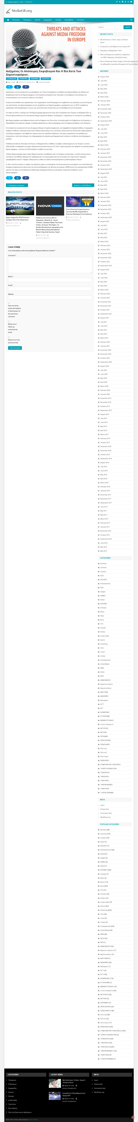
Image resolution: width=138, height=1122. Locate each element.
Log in (102, 805)
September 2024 (106, 169)
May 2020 (103, 378)
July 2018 (103, 466)
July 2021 (103, 322)
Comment (12, 255)
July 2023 (103, 225)
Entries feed (104, 809)
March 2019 (104, 434)
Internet (37, 20)
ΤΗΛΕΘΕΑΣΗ (104, 776)
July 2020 (103, 370)
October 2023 (105, 213)
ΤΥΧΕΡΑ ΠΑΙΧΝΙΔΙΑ (106, 793)
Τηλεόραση (16, 20)
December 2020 (105, 350)
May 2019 (103, 426)
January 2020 (105, 394)
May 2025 (103, 137)
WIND (102, 668)
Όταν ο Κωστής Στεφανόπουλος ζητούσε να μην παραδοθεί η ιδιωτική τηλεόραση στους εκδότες (79, 211)
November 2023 (105, 209)
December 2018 (105, 446)
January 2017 (105, 527)
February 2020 (105, 390)
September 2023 (106, 217)
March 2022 (104, 290)
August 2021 (104, 318)
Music (102, 612)
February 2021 (105, 342)
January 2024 (105, 201)
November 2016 (105, 531)
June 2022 (104, 278)
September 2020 (106, 362)
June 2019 (104, 422)
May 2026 (103, 89)
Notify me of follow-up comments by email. (12, 328)
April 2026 (103, 93)
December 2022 (105, 253)
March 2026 (104, 97)
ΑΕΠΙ (102, 676)
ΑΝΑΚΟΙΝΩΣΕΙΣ (105, 680)
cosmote (103, 567)
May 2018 (103, 475)
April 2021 (103, 334)
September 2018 (106, 458)
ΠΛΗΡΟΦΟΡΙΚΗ (105, 740)
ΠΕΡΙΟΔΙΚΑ (104, 736)
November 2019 (105, 402)
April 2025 (103, 141)
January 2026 (105, 105)
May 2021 (103, 330)
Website (11, 294)
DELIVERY (103, 580)
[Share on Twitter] (9, 87)
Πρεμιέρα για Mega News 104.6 (111, 50)
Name (10, 276)
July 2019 (103, 418)
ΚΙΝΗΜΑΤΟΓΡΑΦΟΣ (107, 720)
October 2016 (105, 535)
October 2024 (105, 165)
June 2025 (104, 133)
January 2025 (105, 153)
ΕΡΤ (101, 708)
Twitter (102, 656)
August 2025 (104, 125)
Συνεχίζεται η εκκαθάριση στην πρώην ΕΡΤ (115, 46)
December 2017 (105, 495)
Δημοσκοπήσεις (106, 688)
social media (69, 20)
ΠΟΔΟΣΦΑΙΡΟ (105, 744)
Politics (102, 632)
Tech (102, 648)
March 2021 (104, 338)
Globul (102, 600)
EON (101, 588)
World (102, 672)
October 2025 (105, 117)
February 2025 (105, 149)
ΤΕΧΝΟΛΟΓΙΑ (104, 772)
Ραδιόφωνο (27, 20)
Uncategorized (11, 78)
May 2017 (103, 511)
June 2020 (104, 374)
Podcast (58, 20)
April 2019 (103, 430)
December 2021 (105, 302)
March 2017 (104, 519)
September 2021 (106, 314)
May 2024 (103, 185)
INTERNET (103, 604)
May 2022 (103, 282)
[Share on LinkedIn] (17, 87)
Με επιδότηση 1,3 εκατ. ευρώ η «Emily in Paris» (114, 41)
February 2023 (105, 245)
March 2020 (104, 386)
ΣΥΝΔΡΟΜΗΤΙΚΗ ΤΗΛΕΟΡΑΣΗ (110, 764)
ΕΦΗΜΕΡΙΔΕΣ (23, 78)
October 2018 (105, 454)
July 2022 (103, 274)
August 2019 (104, 414)
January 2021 (105, 346)
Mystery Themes (33, 1119)
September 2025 (106, 121)
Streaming (104, 644)
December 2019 (105, 398)
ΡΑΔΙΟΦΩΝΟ (34, 78)
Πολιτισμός (104, 756)
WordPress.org (105, 817)
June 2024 (104, 181)
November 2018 (105, 450)
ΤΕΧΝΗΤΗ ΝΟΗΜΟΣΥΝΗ (108, 768)
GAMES (103, 596)
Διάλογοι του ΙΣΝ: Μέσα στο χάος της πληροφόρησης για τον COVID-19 (84, 185)
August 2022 (104, 270)
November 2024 (105, 161)
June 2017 (104, 507)
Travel (102, 652)
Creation (103, 572)
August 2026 (104, 77)
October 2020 (105, 358)
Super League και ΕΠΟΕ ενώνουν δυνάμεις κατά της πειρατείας (17, 219)
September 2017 (106, 503)
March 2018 (104, 483)
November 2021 (105, 306)
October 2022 (105, 262)
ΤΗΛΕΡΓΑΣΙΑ (104, 789)
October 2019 (105, 406)
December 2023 (105, 205)
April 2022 (103, 286)
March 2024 (104, 193)
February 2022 (105, 294)
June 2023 (104, 229)
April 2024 (103, 189)
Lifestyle (103, 608)
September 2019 (106, 410)
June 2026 (104, 85)
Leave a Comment (44, 82)
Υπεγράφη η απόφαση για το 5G (18, 185)
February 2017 (105, 523)
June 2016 (104, 543)
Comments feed (106, 813)
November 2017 (105, 499)
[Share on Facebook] (25, 87)
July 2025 (103, 129)
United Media (104, 664)
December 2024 (105, 157)
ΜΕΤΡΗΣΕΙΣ (104, 728)
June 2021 (104, 326)
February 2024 (105, 197)
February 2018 (105, 487)
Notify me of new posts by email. (14, 341)
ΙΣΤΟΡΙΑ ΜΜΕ (105, 716)
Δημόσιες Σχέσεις (106, 684)
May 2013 (103, 551)
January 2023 (105, 249)
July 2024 (103, 177)
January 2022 (105, 298)
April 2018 (103, 479)
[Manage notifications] (133, 1117)
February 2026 (105, 101)
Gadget (102, 592)
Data (102, 576)
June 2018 (104, 471)
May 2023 (103, 233)
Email (10, 285)
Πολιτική (103, 748)
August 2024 (104, 173)
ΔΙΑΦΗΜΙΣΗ (104, 696)
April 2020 (103, 382)
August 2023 (104, 221)
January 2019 (105, 442)
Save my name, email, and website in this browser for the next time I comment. (14, 311)
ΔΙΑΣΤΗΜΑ (104, 692)
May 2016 (103, 547)
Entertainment (105, 584)
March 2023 (104, 241)
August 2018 (104, 462)
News (102, 616)
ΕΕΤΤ (102, 704)
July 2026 (103, 81)
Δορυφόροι (104, 700)
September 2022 (106, 266)
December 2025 (105, 109)
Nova (102, 620)
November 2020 (105, 354)
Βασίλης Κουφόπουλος (26, 82)
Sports (102, 640)
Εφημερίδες (48, 20)
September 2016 (106, 539)
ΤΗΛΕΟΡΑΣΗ (46, 78)
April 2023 (103, 237)
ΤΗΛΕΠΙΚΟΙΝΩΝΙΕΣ (106, 785)
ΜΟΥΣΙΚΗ (103, 732)
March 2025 (104, 145)
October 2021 (105, 310)
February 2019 (105, 438)
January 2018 (105, 491)
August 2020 (104, 366)
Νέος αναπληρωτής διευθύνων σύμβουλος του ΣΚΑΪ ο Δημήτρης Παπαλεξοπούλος (115, 56)
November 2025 (105, 113)
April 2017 (103, 515)
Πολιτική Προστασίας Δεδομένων (20, 1112)
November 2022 (105, 258)
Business (103, 563)
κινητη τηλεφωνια (106, 724)
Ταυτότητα (28, 2)
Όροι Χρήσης (12, 1108)
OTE (101, 624)
